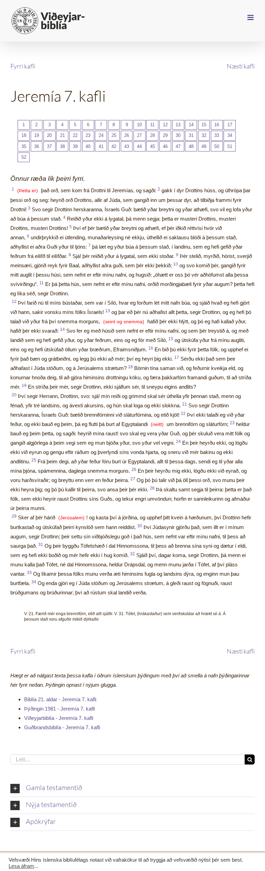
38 (62, 146)
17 (229, 124)
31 (191, 135)
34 (229, 135)
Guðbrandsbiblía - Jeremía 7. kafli (62, 727)
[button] (132, 788)
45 (152, 146)
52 (23, 157)
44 (139, 146)
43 (126, 146)
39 (75, 146)
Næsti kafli (241, 66)
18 (23, 135)
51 (229, 146)
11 (152, 124)
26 (126, 135)
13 (178, 124)
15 (204, 124)
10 (139, 124)
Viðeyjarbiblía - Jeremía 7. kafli (58, 718)
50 (216, 146)
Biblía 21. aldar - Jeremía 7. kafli (60, 699)
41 (101, 146)
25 (113, 135)
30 (178, 135)
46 (165, 146)
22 (75, 135)
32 (204, 135)
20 (49, 135)
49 (204, 146)
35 (23, 146)
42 (113, 146)
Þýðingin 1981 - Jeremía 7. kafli (59, 709)
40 (88, 146)
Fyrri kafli (22, 66)
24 (101, 135)
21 (62, 135)
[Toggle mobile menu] (251, 17)
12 (165, 124)
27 (139, 135)
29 (165, 135)
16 (216, 124)
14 (191, 124)
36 (36, 146)
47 (178, 146)
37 (49, 146)
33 (216, 135)
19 (36, 135)
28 (152, 135)
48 (191, 146)
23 (88, 135)
